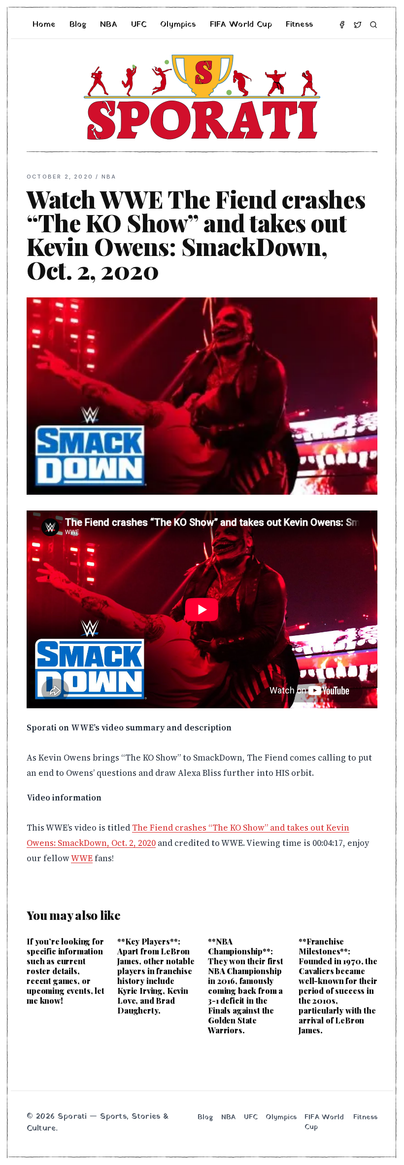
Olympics (178, 25)
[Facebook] (342, 25)
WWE (82, 858)
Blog (78, 25)
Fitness (299, 25)
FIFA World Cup (241, 25)
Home (44, 25)
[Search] (373, 25)
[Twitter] (358, 25)
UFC (138, 25)
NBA (108, 25)
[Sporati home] (202, 97)
